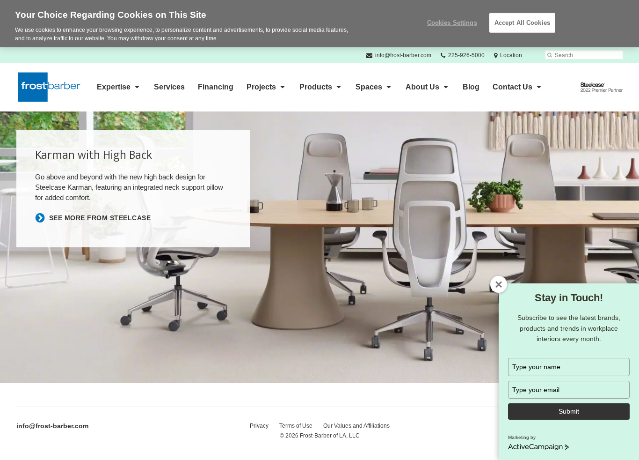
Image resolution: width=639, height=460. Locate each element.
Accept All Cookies (522, 22)
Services (169, 87)
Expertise (114, 87)
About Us (422, 87)
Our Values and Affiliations (356, 426)
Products (315, 87)
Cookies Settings (452, 22)
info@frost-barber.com (52, 426)
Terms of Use (295, 426)
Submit (569, 411)
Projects (261, 87)
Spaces (369, 87)
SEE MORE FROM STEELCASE (100, 218)
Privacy (259, 426)
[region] (319, 23)
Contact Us (512, 87)
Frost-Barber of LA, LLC (330, 435)
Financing (215, 87)
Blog (471, 87)
